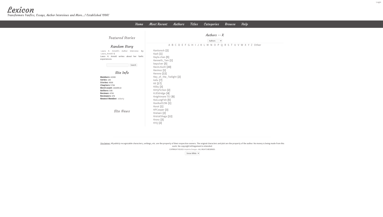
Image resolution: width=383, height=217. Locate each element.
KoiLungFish (160, 99)
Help (244, 24)
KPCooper (158, 109)
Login (378, 2)
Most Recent (158, 24)
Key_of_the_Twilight (165, 76)
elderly (121, 98)
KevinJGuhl (159, 67)
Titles (194, 24)
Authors (178, 24)
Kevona (157, 73)
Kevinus (157, 70)
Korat (156, 106)
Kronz (156, 119)
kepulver (158, 63)
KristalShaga (160, 116)
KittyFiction (159, 90)
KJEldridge (159, 93)
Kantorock (159, 50)
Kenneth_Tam (161, 60)
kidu (155, 80)
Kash (155, 53)
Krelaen (157, 113)
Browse (230, 24)
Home (139, 24)
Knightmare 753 (162, 96)
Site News (122, 111)
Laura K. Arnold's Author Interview (120, 51)
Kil (154, 83)
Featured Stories (122, 38)
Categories (211, 24)
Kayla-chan (159, 57)
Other (257, 45)
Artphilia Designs (190, 149)
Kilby (156, 86)
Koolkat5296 (160, 103)
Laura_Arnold (107, 53)
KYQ (155, 123)
